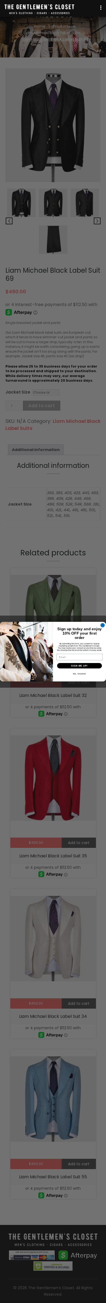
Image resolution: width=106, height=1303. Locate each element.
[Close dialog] (103, 625)
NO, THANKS (79, 674)
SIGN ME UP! (79, 665)
